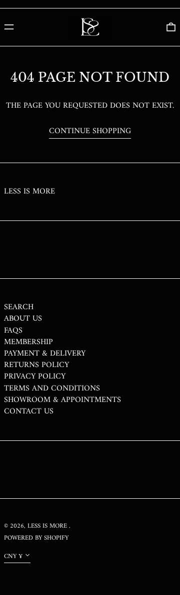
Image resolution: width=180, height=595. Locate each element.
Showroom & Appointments (62, 400)
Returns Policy (36, 365)
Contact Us (29, 411)
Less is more (29, 191)
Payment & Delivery (45, 354)
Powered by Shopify (36, 538)
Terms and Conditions (52, 389)
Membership (28, 342)
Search (19, 307)
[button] (171, 27)
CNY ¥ (13, 556)
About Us (23, 319)
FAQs (13, 331)
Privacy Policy (35, 377)
